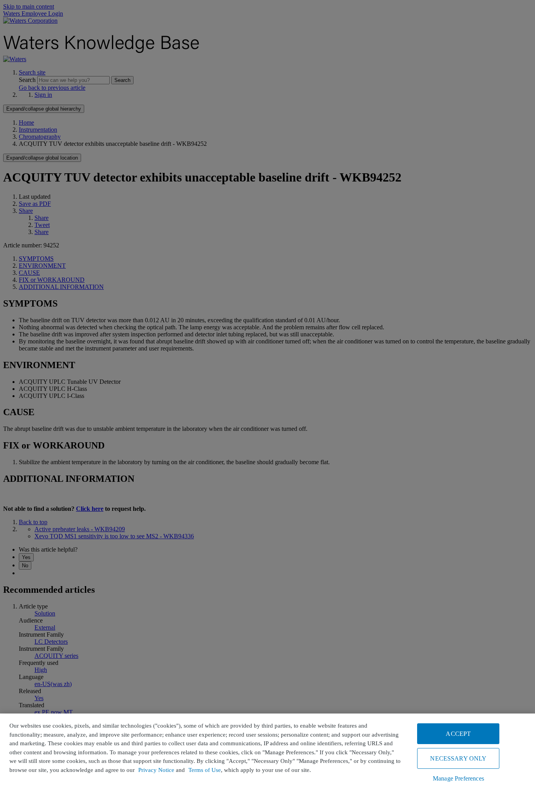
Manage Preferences (458, 778)
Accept (458, 733)
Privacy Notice (156, 770)
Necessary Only (458, 758)
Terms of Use (204, 770)
